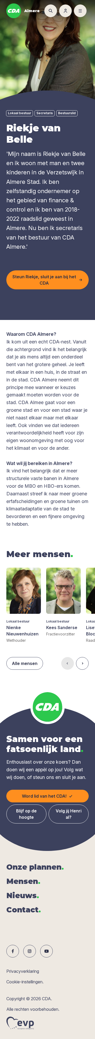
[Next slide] (82, 663)
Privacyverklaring (22, 971)
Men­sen (23, 881)
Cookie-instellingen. (25, 981)
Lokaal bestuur (19, 113)
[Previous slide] (67, 663)
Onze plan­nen (35, 867)
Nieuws (22, 895)
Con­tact (23, 909)
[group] (23, 605)
